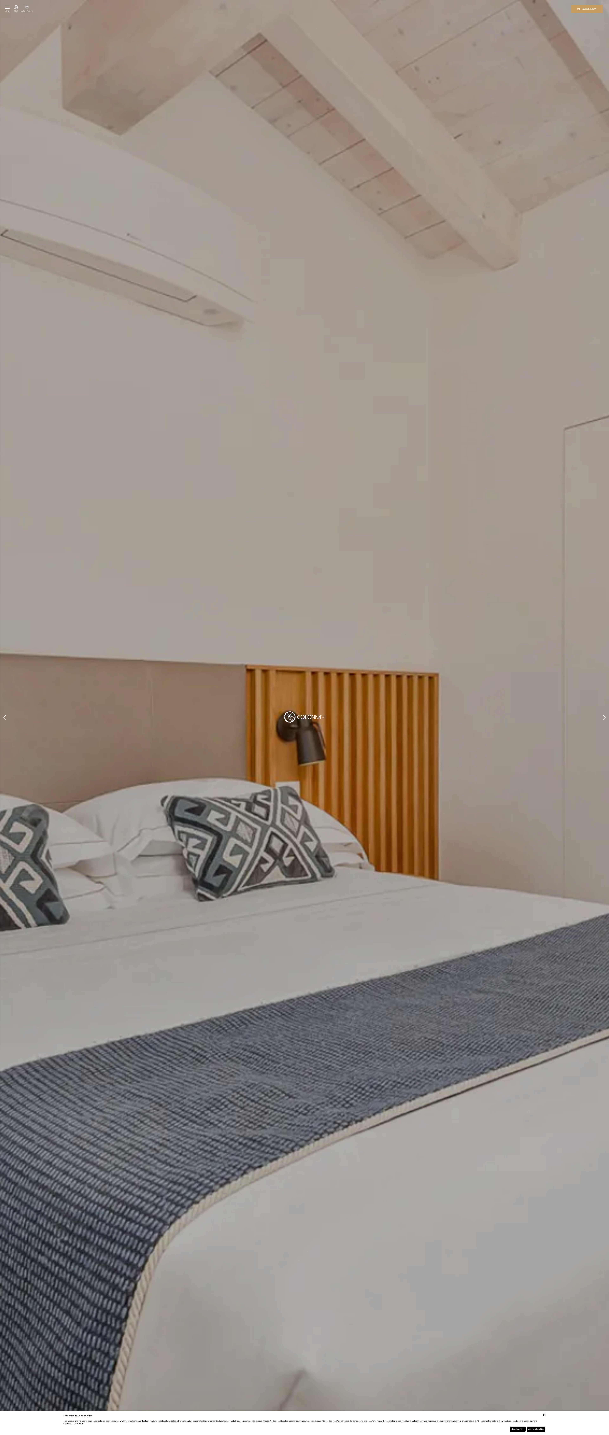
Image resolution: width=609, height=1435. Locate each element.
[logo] (304, 717)
